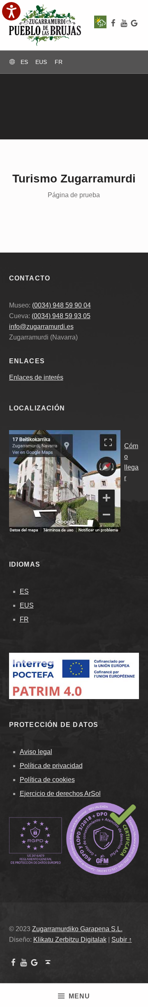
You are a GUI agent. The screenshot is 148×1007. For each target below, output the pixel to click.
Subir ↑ (121, 939)
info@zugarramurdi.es (41, 326)
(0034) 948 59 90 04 (61, 305)
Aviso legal (36, 751)
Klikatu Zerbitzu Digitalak (69, 939)
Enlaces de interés (36, 377)
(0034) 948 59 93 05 (61, 315)
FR (24, 619)
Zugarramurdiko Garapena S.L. (77, 928)
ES (24, 591)
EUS (27, 605)
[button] (11, 11)
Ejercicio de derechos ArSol (60, 793)
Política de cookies (47, 779)
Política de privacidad (51, 765)
